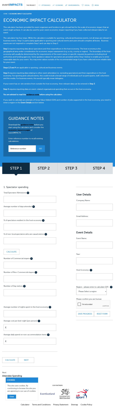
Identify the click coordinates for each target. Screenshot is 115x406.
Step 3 (71, 168)
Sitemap (74, 405)
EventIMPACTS (12, 5)
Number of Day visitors (14, 286)
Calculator (25, 405)
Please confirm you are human (89, 299)
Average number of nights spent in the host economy (27, 307)
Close (12, 396)
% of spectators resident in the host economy (24, 220)
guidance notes (27, 125)
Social (87, 5)
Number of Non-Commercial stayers (20, 272)
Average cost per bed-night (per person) (21, 324)
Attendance (46, 5)
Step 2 (44, 168)
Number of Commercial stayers (18, 258)
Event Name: (81, 238)
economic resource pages (19, 130)
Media (97, 5)
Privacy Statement (60, 405)
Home (5, 14)
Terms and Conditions (41, 405)
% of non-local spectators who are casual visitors (25, 234)
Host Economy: (83, 270)
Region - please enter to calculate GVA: (94, 287)
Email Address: (82, 216)
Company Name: (83, 200)
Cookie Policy (86, 405)
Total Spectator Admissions (16, 193)
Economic (59, 5)
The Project (31, 5)
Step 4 (99, 168)
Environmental (74, 5)
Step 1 (16, 168)
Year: (78, 254)
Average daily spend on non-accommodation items (26, 338)
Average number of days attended (19, 207)
